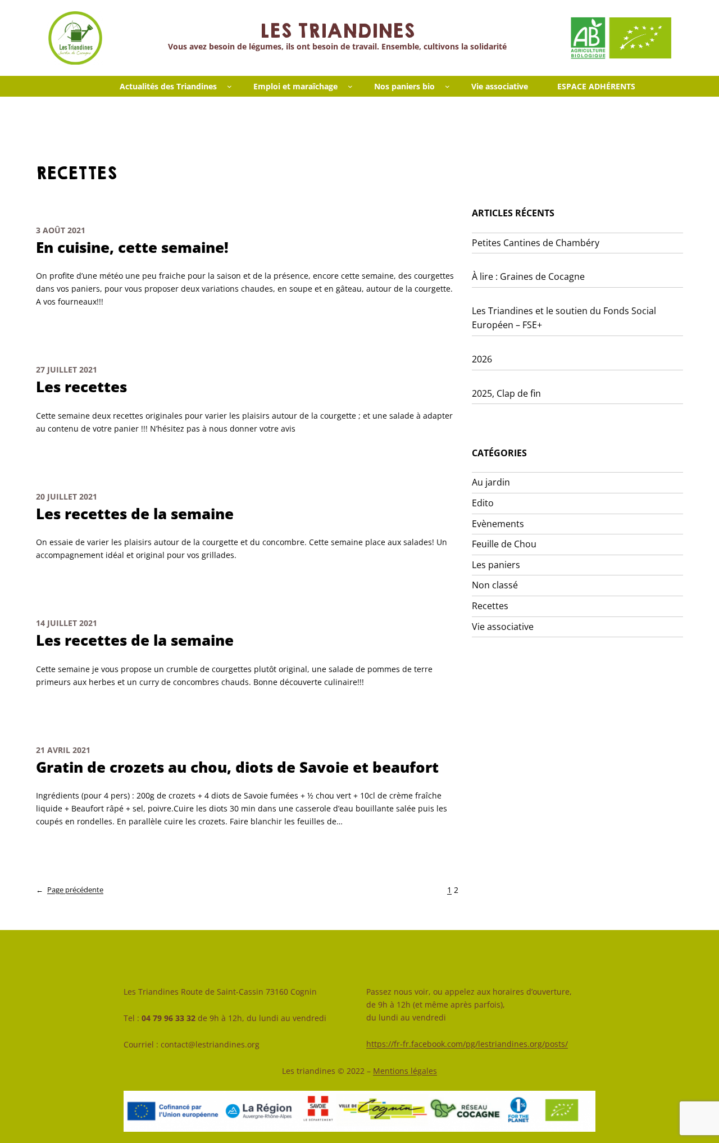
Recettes (490, 606)
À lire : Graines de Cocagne (528, 276)
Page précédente (69, 890)
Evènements (498, 524)
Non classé (495, 585)
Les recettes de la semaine (135, 514)
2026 (482, 359)
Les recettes (81, 387)
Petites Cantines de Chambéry (535, 243)
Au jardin (491, 482)
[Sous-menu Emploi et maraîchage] (350, 86)
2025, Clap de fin (506, 393)
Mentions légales (405, 1070)
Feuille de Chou (504, 544)
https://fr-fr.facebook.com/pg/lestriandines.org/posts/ (467, 1043)
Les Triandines (337, 31)
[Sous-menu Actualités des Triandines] (229, 86)
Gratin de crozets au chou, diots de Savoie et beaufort (237, 767)
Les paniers (496, 565)
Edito (483, 503)
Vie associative (503, 626)
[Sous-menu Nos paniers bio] (447, 86)
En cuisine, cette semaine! (132, 247)
